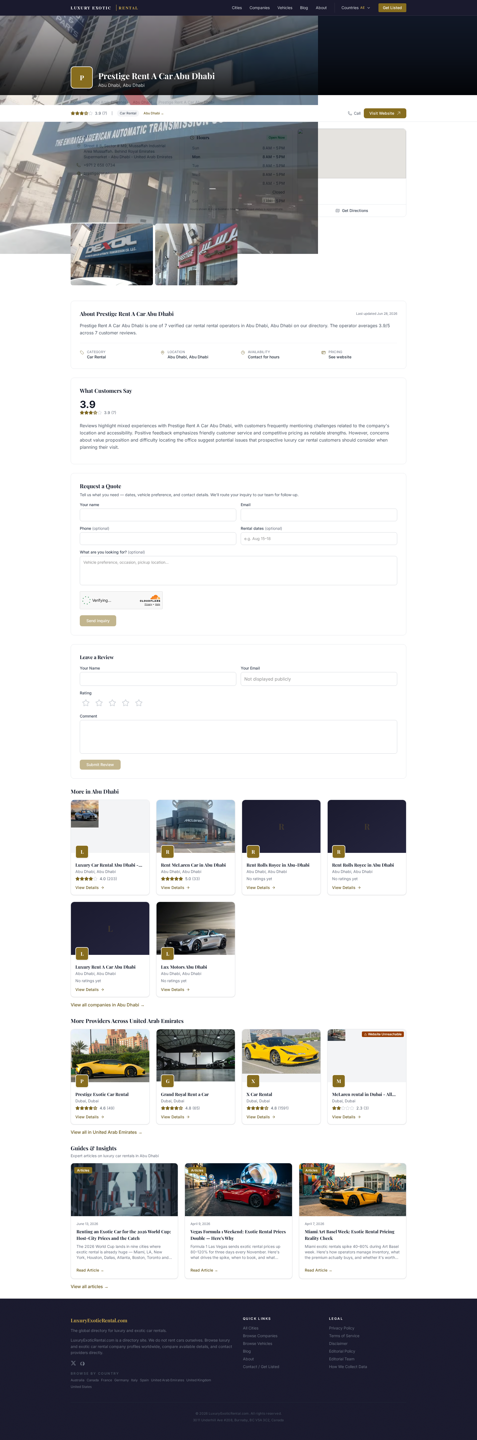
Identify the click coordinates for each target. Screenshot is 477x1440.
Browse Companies (260, 1335)
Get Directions (355, 210)
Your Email (250, 668)
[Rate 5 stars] (139, 703)
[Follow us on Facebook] (82, 1363)
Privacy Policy (341, 1328)
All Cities (250, 1328)
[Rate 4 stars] (126, 703)
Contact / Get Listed (261, 1366)
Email (246, 504)
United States (81, 1387)
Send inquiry (98, 620)
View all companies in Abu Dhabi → (108, 1005)
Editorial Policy (342, 1351)
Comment (88, 716)
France (106, 1380)
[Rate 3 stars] (112, 703)
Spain (144, 1380)
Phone (94, 528)
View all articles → (89, 1286)
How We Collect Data (348, 1366)
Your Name (90, 668)
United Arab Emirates (167, 1380)
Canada (93, 1380)
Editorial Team (341, 1358)
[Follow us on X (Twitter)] (73, 1363)
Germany (121, 1380)
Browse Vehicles (257, 1343)
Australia (77, 1380)
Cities (237, 7)
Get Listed (392, 7)
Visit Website (381, 113)
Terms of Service (344, 1335)
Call (357, 113)
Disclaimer (338, 1343)
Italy (134, 1380)
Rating (86, 693)
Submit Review (100, 764)
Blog (304, 7)
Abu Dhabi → (154, 113)
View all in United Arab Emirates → (106, 1132)
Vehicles (284, 7)
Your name (89, 504)
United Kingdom (198, 1380)
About (321, 7)
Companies (260, 7)
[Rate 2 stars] (99, 703)
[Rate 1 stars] (86, 703)
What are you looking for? (112, 552)
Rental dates (261, 528)
